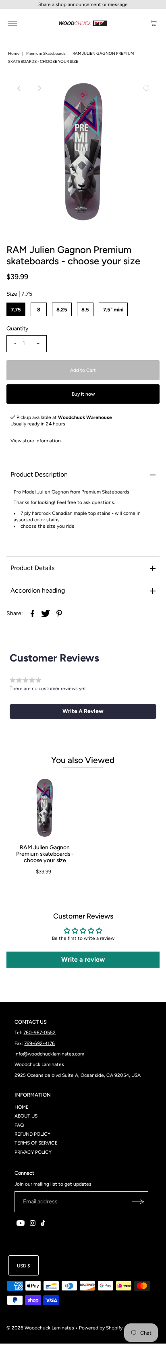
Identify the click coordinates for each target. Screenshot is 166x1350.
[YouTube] (21, 1224)
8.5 (85, 310)
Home (13, 53)
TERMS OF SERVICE (36, 1143)
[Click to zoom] (147, 88)
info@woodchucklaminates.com (49, 1054)
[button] (83, 711)
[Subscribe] (138, 1202)
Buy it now (83, 394)
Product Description (39, 474)
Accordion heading (37, 590)
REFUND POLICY (32, 1134)
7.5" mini (113, 310)
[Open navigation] (12, 23)
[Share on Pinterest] (59, 613)
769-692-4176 (39, 1043)
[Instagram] (32, 1224)
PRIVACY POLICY (33, 1152)
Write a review (83, 959)
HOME (22, 1107)
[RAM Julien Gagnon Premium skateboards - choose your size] (44, 808)
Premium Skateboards (46, 53)
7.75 (16, 310)
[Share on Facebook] (32, 613)
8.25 (61, 310)
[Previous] (19, 88)
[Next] (39, 88)
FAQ (19, 1125)
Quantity (17, 328)
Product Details (32, 568)
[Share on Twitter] (45, 613)
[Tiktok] (43, 1224)
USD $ (23, 1266)
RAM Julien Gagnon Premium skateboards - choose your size (45, 854)
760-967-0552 (39, 1032)
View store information (35, 441)
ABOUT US (26, 1116)
